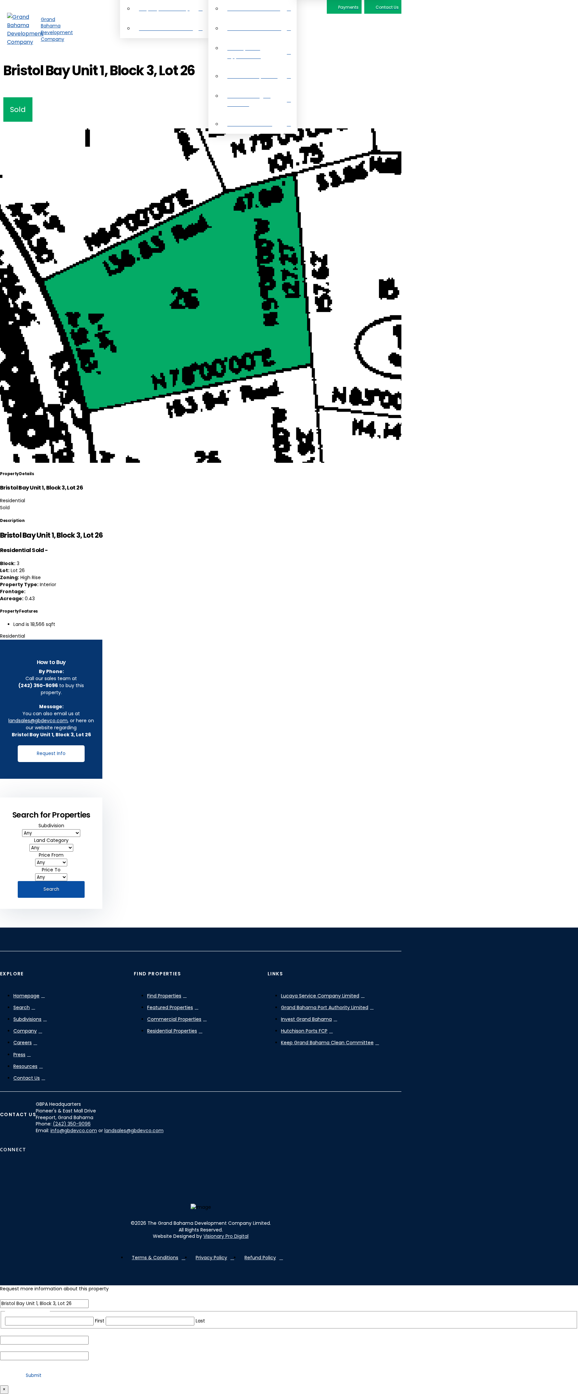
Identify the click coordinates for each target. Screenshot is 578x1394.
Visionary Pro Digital (226, 1236)
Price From (51, 855)
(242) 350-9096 (72, 1123)
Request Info (51, 753)
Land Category (51, 840)
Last (200, 1320)
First (99, 1320)
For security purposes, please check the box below (64, 1363)
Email (21, 1332)
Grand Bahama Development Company (57, 29)
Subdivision (51, 825)
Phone (22, 1348)
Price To (51, 869)
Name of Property (23, 1295)
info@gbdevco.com (74, 1130)
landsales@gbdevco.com (38, 720)
